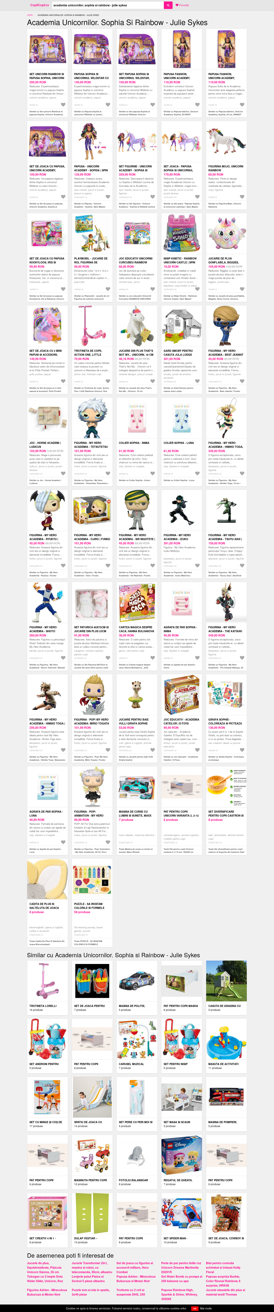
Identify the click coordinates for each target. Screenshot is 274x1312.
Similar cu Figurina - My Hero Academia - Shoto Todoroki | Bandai (47, 666)
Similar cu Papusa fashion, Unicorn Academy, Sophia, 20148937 (181, 113)
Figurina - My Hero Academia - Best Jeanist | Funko (225, 354)
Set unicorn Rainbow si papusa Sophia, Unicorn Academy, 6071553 (46, 78)
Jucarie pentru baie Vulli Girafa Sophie (134, 721)
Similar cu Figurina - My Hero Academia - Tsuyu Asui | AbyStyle (224, 574)
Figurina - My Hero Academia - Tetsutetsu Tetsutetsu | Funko (91, 446)
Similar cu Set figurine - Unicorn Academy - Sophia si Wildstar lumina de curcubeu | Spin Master (137, 206)
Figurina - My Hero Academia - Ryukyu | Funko (43, 539)
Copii (30, 14)
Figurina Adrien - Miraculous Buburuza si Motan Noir (47, 1292)
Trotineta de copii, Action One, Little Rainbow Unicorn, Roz (90, 354)
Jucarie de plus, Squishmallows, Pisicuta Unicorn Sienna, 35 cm (44, 1267)
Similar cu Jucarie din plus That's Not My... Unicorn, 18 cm (135, 389)
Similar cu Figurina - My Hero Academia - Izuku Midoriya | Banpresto (178, 575)
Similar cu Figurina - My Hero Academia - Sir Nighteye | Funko (134, 574)
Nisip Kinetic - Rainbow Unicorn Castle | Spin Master (180, 262)
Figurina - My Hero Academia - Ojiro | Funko (92, 537)
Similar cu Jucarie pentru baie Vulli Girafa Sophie (136, 758)
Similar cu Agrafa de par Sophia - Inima (180, 666)
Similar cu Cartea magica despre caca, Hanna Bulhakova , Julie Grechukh (134, 667)
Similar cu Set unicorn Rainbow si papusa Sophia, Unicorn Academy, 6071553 (46, 114)
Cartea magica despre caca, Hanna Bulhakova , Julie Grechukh (136, 631)
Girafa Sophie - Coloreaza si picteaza (225, 721)
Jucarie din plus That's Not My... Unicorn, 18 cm (136, 352)
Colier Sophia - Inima (134, 443)
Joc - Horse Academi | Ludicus (45, 445)
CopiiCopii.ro (39, 5)
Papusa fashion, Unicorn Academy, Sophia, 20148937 (177, 78)
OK (194, 1308)
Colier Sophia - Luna (179, 443)
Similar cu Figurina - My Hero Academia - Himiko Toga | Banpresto (47, 758)
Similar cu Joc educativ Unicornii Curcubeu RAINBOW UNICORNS (135, 297)
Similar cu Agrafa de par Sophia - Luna (45, 851)
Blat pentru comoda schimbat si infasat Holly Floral (223, 1267)
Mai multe (206, 1308)
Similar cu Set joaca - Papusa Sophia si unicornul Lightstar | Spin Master (181, 205)
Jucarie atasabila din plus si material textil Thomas (225, 1292)
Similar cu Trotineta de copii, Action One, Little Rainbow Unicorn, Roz (91, 389)
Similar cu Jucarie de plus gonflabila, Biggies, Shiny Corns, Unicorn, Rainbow (226, 298)
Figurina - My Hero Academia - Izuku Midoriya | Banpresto (179, 539)
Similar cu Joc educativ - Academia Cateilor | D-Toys (181, 758)
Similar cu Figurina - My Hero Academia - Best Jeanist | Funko (224, 389)
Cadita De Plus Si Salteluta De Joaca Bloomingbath (44, 908)
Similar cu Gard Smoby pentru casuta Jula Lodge (178, 389)
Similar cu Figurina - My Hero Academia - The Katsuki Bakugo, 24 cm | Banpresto (225, 667)
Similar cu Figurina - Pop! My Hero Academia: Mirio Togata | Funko (91, 758)
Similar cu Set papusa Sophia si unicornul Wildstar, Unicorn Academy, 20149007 (134, 114)
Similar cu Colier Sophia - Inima (134, 480)
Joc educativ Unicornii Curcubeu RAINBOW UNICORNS (135, 262)
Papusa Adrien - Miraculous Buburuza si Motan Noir (136, 1278)
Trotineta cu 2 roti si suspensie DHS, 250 (130, 1292)
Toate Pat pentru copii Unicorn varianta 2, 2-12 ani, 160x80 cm (179, 851)
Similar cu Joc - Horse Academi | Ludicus (45, 482)
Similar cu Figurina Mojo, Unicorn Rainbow (224, 205)
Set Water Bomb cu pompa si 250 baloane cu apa (181, 1278)
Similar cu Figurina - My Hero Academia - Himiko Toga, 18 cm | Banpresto (224, 483)
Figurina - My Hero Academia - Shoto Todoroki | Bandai (43, 631)
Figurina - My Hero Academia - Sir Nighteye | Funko (137, 539)
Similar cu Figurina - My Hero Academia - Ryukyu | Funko (43, 574)
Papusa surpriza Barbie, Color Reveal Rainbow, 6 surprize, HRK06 (223, 1281)
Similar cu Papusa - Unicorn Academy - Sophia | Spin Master (89, 205)
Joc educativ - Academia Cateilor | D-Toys (181, 721)
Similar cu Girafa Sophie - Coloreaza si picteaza (226, 758)
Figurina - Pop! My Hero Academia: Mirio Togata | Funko (91, 723)
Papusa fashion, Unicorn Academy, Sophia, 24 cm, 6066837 (224, 78)
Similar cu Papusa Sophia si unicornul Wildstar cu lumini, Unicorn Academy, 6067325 (88, 114)
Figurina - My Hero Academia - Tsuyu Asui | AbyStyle (225, 539)
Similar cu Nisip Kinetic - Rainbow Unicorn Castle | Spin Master (180, 297)
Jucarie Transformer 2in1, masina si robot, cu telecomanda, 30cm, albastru (92, 1267)
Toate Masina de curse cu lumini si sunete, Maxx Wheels (136, 851)
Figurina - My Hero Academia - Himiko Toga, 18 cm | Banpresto (225, 446)
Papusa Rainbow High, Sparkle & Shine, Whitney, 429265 (179, 1294)
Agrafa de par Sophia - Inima (180, 629)
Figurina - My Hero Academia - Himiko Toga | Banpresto (47, 723)
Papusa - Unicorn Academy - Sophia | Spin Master (91, 170)
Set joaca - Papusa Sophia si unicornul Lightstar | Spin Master (181, 170)
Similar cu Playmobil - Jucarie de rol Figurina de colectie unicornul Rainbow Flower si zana (91, 298)
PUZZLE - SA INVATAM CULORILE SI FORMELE (89, 906)
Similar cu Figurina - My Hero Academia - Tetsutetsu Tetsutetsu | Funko (91, 483)
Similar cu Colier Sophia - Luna (179, 480)
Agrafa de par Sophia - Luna (46, 813)
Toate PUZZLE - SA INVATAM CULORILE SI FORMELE (88, 943)
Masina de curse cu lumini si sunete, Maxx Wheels (135, 815)
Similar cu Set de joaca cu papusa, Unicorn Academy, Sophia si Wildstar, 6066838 (46, 206)
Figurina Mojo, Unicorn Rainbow (225, 168)
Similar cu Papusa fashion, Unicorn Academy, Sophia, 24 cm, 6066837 (225, 113)
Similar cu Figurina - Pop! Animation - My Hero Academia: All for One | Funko (92, 852)
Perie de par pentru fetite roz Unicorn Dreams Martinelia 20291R (181, 1267)
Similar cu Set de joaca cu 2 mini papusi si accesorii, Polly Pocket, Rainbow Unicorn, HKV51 (45, 391)
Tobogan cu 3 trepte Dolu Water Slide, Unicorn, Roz (45, 1278)
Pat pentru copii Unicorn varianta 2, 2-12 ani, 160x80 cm (181, 815)
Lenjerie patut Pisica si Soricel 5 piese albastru (88, 1278)
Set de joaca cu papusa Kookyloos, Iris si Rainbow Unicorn (46, 262)
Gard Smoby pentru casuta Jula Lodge (178, 352)
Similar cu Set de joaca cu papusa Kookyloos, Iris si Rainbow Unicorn (46, 297)
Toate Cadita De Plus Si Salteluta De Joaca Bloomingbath (46, 943)
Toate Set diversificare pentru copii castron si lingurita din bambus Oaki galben (226, 852)
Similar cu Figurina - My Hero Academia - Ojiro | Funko (88, 574)
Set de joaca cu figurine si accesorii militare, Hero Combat (134, 1267)
